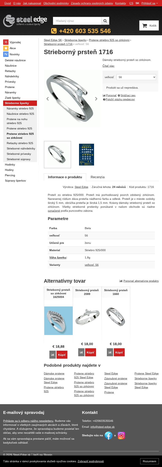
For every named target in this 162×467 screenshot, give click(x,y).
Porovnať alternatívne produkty (141, 280)
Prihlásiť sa (148, 3)
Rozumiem (149, 461)
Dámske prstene (54, 373)
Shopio (47, 454)
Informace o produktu (65, 177)
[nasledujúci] (96, 99)
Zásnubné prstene (115, 378)
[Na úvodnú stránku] (25, 21)
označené (54, 210)
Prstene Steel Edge (147, 373)
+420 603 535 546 (85, 30)
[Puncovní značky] (86, 154)
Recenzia (98, 177)
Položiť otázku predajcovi (120, 99)
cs (131, 3)
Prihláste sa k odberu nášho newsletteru (28, 420)
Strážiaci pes (128, 95)
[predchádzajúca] (48, 99)
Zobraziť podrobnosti (91, 461)
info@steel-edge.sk (102, 426)
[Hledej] (105, 21)
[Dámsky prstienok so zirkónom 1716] (72, 99)
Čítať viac (108, 65)
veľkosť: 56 (92, 264)
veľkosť (109, 77)
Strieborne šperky (146, 378)
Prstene (109, 392)
